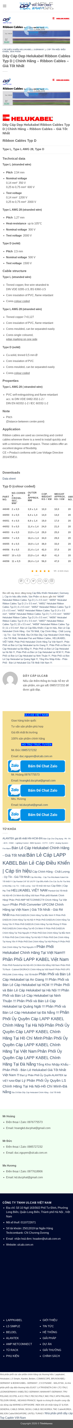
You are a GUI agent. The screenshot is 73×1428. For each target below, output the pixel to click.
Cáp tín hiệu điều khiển (16, 596)
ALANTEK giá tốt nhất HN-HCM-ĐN (23, 838)
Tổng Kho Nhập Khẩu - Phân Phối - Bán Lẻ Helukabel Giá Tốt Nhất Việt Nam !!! (36, 1070)
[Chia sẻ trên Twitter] (33, 581)
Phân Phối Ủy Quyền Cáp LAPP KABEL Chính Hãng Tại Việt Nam (35, 1044)
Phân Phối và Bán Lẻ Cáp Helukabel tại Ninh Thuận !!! (36, 995)
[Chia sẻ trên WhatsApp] (21, 581)
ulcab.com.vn (25, 1244)
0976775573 (32, 774)
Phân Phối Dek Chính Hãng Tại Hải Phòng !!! (39, 941)
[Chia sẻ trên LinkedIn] (52, 581)
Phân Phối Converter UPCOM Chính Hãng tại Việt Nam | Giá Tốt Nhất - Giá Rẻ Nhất (33, 910)
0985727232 (29, 750)
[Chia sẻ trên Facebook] (27, 581)
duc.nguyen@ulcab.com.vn (36, 756)
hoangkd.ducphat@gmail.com (38, 780)
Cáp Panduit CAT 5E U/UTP (23, 881)
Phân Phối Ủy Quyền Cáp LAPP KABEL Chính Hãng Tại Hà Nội (36, 1018)
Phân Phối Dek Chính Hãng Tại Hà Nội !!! (24, 937)
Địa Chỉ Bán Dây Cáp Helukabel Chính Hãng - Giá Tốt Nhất (36, 1092)
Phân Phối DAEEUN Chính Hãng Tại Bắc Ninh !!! (32, 915)
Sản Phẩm (15, 51)
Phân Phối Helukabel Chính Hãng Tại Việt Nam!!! (39, 642)
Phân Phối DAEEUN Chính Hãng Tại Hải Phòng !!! (38, 924)
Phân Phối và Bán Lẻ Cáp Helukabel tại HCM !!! (39, 652)
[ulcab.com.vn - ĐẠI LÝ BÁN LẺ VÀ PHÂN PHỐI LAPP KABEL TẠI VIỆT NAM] (36, 5)
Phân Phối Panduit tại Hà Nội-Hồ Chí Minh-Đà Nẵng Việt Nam (31, 965)
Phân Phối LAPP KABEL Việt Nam (36, 959)
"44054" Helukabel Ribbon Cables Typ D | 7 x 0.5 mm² (34, 614)
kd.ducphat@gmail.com (34, 804)
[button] (5, 6)
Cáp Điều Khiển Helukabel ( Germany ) (24, 49)
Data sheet (9, 478)
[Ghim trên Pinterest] (46, 581)
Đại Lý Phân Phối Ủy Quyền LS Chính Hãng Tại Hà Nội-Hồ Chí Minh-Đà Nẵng (35, 1086)
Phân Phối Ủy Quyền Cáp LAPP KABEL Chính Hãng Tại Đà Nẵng (32, 1057)
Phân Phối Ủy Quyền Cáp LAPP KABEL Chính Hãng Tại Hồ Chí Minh (36, 1031)
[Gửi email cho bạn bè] (39, 581)
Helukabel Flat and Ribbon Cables (34, 638)
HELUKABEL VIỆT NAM (29, 890)
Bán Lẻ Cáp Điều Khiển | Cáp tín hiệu (38, 628)
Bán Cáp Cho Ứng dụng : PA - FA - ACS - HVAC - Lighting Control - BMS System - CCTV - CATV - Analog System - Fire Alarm (36, 843)
